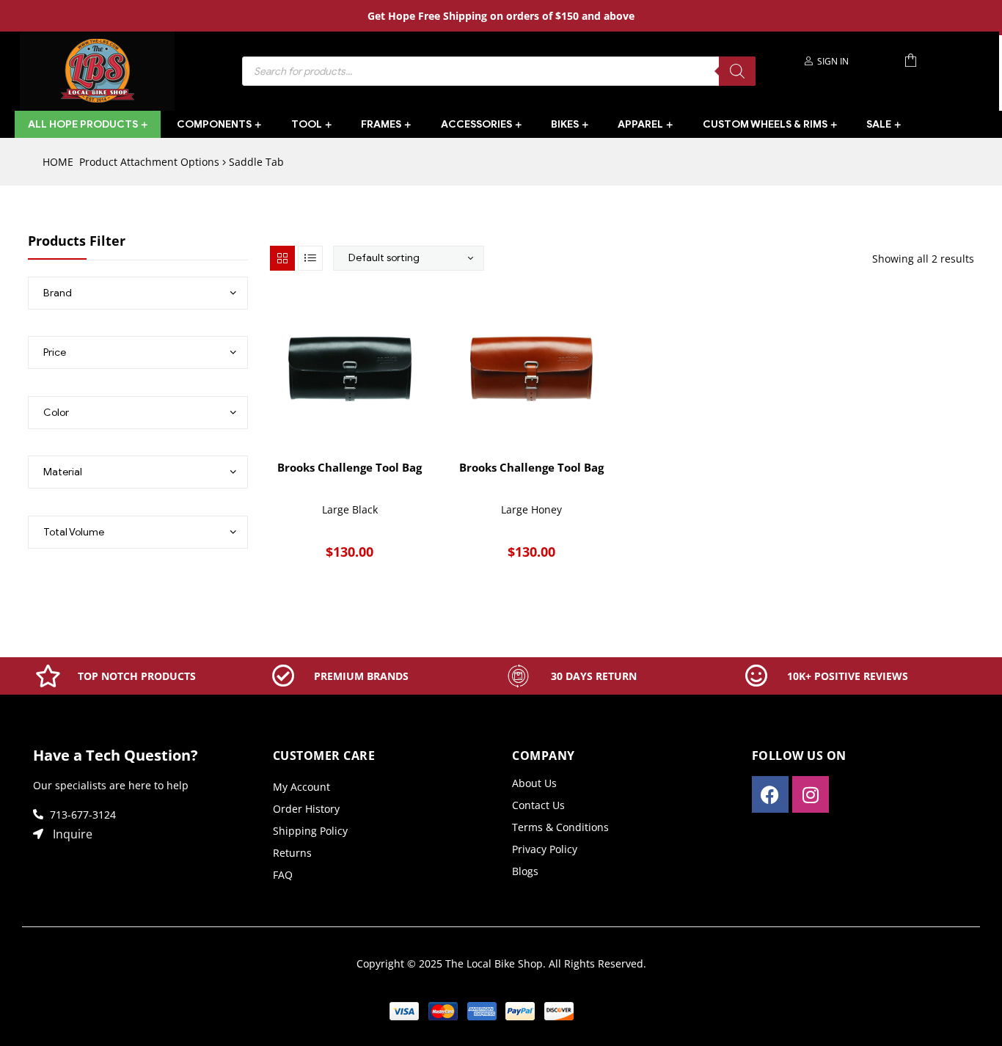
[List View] (310, 258)
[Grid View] (282, 258)
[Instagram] (810, 794)
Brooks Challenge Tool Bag (349, 467)
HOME (58, 162)
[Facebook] (770, 794)
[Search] (737, 71)
